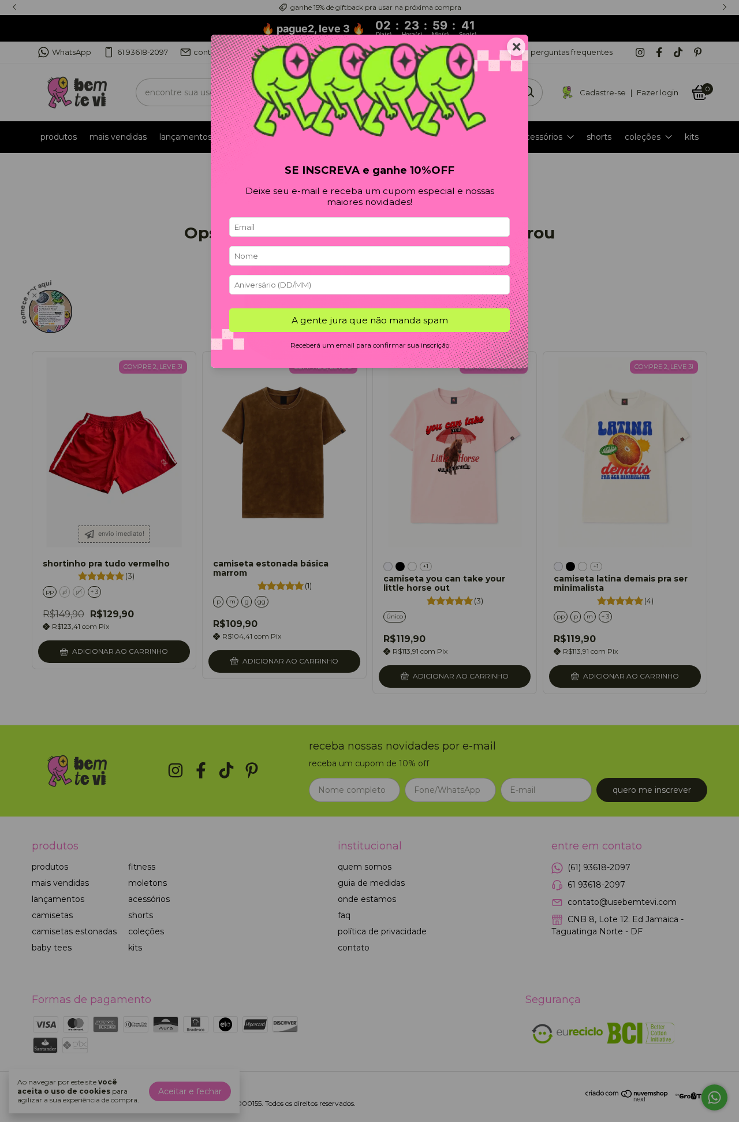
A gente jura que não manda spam (370, 320)
